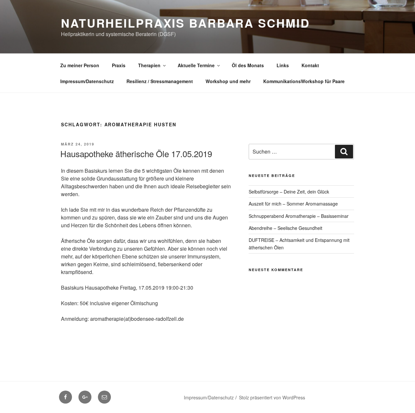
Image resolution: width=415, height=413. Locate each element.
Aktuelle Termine (196, 65)
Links (283, 65)
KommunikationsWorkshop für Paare (304, 81)
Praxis (118, 65)
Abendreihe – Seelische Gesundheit (285, 228)
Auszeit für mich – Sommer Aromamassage (293, 203)
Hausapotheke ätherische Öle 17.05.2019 (136, 153)
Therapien (149, 65)
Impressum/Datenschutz (87, 81)
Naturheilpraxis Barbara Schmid (185, 22)
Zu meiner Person (79, 65)
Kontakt (310, 65)
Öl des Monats (248, 65)
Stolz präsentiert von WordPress (272, 397)
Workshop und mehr (228, 81)
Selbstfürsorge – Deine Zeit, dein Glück (289, 191)
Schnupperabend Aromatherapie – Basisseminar (299, 216)
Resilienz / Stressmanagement (159, 81)
